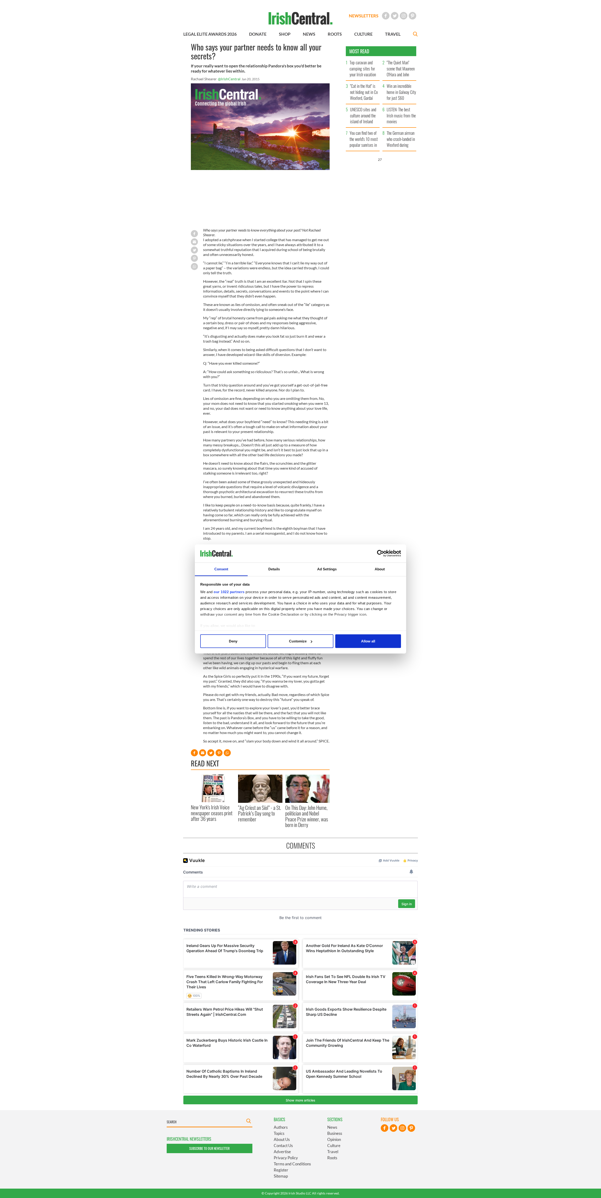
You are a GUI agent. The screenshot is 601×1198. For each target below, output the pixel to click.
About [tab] (380, 569)
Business (334, 1133)
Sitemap (281, 1176)
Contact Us (283, 1145)
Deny (233, 641)
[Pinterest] (412, 15)
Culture (333, 1145)
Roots (332, 1157)
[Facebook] (385, 15)
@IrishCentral (229, 79)
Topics (279, 1133)
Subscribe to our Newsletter (209, 1148)
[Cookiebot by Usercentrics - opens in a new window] (380, 553)
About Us (282, 1139)
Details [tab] (274, 569)
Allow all (368, 641)
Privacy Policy (286, 1157)
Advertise (282, 1151)
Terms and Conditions (292, 1163)
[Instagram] (403, 15)
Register (281, 1169)
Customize (298, 641)
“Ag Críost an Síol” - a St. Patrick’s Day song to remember (259, 813)
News (332, 1127)
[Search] (415, 35)
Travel (332, 1151)
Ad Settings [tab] (327, 569)
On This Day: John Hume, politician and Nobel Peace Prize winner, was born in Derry (306, 816)
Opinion (334, 1139)
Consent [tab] (221, 569)
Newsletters (363, 15)
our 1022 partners (229, 592)
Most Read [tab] (359, 51)
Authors (281, 1127)
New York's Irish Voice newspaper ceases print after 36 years (211, 812)
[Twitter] (394, 15)
